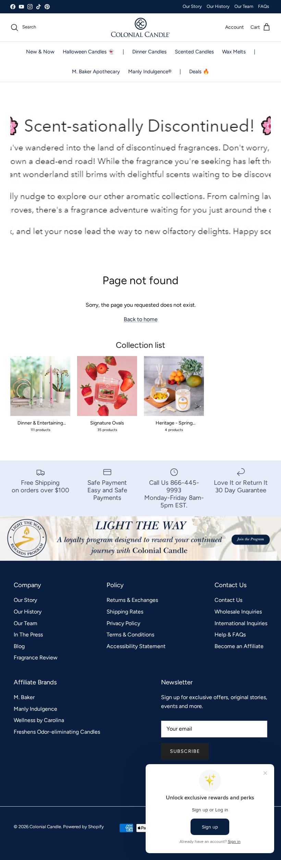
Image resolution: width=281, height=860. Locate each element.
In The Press (28, 634)
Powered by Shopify (83, 826)
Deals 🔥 (199, 71)
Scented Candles (194, 52)
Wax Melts (234, 52)
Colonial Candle (45, 826)
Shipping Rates (125, 611)
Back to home (141, 319)
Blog (19, 646)
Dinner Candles (149, 52)
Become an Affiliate (239, 646)
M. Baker (24, 697)
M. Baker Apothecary (96, 71)
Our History (218, 6)
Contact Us (228, 600)
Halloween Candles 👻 (88, 52)
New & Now (40, 52)
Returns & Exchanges (132, 600)
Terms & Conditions (130, 634)
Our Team (243, 6)
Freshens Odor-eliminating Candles (57, 732)
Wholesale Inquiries (238, 611)
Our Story (192, 6)
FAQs (263, 6)
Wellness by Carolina (39, 720)
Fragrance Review (36, 657)
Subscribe (185, 751)
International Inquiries (241, 623)
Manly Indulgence (35, 709)
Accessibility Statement (136, 646)
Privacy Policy (123, 623)
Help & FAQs (230, 634)
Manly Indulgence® (149, 71)
